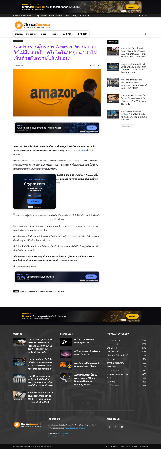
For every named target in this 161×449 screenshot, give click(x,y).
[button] (145, 34)
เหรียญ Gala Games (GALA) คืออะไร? (84, 341)
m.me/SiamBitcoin (65, 433)
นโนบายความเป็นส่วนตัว (56, 436)
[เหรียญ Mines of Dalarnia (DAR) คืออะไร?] (66, 354)
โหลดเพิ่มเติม (126, 126)
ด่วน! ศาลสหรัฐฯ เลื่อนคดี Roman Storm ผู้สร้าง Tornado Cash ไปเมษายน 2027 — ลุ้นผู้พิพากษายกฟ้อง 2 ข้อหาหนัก (40, 346)
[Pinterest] (43, 295)
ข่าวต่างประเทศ (18, 41)
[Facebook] (139, 15)
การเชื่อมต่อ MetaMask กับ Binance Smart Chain (87, 364)
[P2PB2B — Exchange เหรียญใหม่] (57, 278)
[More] (55, 295)
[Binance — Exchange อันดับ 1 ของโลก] (80, 316)
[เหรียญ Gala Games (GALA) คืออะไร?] (66, 342)
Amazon (23, 291)
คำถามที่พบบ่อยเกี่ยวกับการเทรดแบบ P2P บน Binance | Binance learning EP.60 (85, 379)
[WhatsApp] (49, 295)
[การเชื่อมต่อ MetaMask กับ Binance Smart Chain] (66, 366)
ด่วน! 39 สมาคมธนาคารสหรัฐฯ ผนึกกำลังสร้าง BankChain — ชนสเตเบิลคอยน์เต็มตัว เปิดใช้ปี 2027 (40, 380)
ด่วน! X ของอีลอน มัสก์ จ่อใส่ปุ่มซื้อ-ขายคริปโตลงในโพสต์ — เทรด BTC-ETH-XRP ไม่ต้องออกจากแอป (40, 364)
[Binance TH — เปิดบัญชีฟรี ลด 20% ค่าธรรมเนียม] (80, 7)
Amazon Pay (33, 291)
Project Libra (59, 291)
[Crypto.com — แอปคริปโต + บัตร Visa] (34, 193)
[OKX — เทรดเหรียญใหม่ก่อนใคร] (57, 129)
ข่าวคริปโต (81, 428)
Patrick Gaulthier (46, 291)
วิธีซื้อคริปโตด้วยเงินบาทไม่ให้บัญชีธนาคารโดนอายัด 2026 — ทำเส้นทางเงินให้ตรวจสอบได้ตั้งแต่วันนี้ (40, 397)
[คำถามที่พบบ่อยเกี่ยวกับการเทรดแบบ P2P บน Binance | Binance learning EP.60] (66, 377)
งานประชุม (81, 150)
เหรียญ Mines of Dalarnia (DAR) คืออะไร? (87, 353)
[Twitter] (142, 15)
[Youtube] (146, 15)
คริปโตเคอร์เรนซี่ (71, 428)
